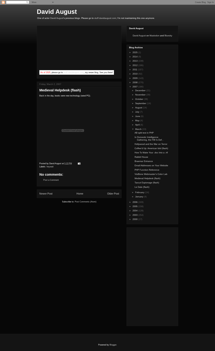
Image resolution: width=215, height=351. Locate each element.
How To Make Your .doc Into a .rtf (151, 152)
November (140, 94)
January (139, 196)
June (138, 116)
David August (57, 11)
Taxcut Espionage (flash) (147, 182)
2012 (135, 65)
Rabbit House (141, 157)
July (137, 112)
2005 (135, 206)
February (140, 192)
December (140, 90)
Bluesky (168, 35)
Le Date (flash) (142, 187)
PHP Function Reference (147, 170)
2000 (135, 219)
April (137, 124)
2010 (135, 73)
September (141, 103)
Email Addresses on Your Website (151, 165)
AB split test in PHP (144, 132)
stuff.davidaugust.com (105, 18)
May (137, 120)
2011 (135, 69)
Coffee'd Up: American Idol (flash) (151, 148)
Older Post (113, 193)
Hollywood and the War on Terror (151, 144)
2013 (135, 61)
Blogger (113, 345)
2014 (135, 56)
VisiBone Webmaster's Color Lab (151, 174)
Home (79, 193)
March (138, 129)
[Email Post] (79, 163)
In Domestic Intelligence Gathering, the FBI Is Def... (149, 138)
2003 (135, 215)
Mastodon (154, 35)
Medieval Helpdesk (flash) (60, 90)
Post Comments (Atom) (85, 202)
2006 (135, 202)
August (139, 107)
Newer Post (45, 193)
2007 (135, 86)
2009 (135, 78)
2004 (135, 210)
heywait (50, 166)
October (139, 99)
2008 (135, 82)
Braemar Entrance (144, 161)
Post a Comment (51, 180)
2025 (135, 52)
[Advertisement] (63, 48)
